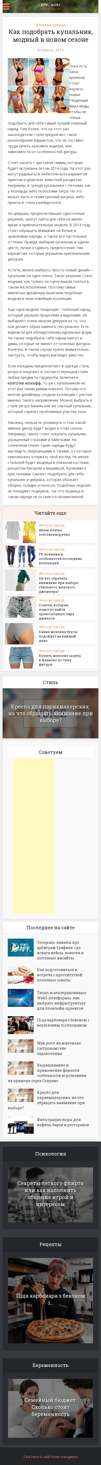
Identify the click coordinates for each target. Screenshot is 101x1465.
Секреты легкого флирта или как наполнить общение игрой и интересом (50, 1193)
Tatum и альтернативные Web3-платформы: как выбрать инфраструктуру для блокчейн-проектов (61, 1000)
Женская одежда (50, 24)
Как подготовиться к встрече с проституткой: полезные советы (60, 974)
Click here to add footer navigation (51, 1456)
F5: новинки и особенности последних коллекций (60, 558)
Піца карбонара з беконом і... (50, 1299)
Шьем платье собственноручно (54, 532)
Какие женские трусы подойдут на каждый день (58, 636)
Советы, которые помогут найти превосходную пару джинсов (56, 612)
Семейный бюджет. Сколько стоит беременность (51, 1407)
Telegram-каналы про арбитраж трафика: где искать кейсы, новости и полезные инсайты (60, 950)
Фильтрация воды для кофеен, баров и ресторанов (63, 1122)
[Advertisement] (33, 836)
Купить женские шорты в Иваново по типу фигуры (60, 660)
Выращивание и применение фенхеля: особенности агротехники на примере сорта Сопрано (47, 1073)
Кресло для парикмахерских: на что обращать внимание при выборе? (50, 713)
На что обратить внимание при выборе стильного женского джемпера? (58, 585)
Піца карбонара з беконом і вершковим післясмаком (63, 1022)
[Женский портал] (50, 6)
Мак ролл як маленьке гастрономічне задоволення (59, 1048)
